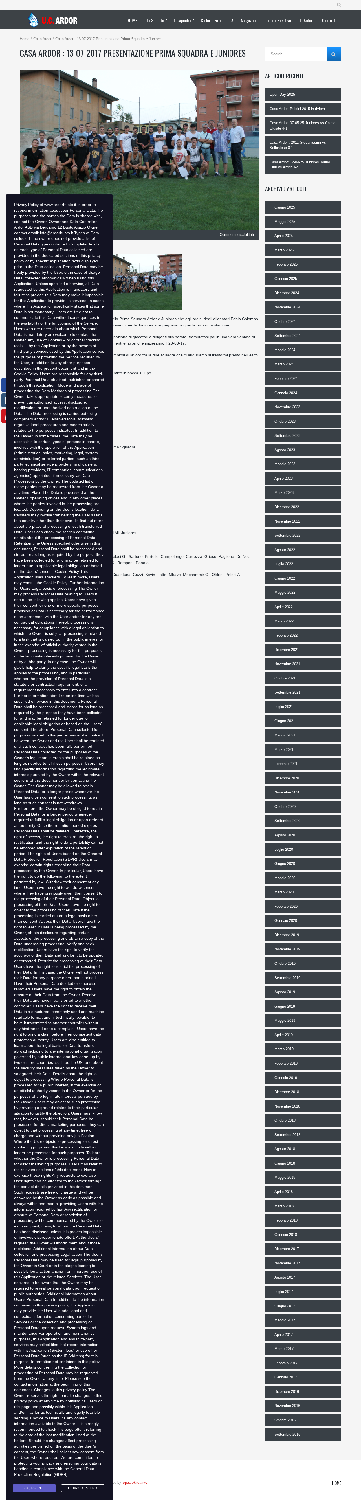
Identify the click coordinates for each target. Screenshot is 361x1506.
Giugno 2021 (284, 721)
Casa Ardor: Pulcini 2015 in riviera (297, 109)
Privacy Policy (83, 1488)
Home (24, 39)
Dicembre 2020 (286, 778)
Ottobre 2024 (285, 321)
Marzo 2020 (284, 892)
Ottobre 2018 (285, 1120)
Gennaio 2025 (285, 279)
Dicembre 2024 (286, 293)
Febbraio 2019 (286, 1063)
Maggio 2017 (284, 1320)
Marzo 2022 (284, 621)
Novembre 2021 (287, 664)
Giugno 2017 (284, 1306)
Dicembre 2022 (286, 507)
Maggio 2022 (284, 592)
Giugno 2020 (284, 863)
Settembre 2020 (287, 821)
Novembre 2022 (287, 521)
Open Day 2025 (282, 94)
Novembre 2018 (287, 1106)
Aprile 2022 (283, 607)
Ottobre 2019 (285, 963)
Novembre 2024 (287, 307)
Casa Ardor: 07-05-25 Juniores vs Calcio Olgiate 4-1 (302, 125)
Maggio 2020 (284, 878)
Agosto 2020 (284, 835)
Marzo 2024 (284, 364)
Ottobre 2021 (285, 678)
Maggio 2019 (284, 1020)
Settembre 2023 (287, 435)
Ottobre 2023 (285, 421)
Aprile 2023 (283, 478)
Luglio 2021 (283, 707)
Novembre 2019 (287, 949)
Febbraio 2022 (286, 635)
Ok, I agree (34, 1488)
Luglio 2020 (283, 849)
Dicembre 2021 (286, 650)
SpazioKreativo (134, 1482)
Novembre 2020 (287, 792)
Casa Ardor (42, 39)
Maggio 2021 (284, 735)
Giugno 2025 (284, 207)
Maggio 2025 (284, 222)
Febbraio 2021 (286, 764)
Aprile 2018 (283, 1192)
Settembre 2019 (287, 978)
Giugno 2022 (284, 578)
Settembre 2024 (287, 336)
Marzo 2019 (284, 1049)
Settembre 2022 (287, 535)
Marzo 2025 (284, 250)
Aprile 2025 (283, 236)
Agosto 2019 (284, 992)
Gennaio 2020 (285, 920)
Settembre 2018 (287, 1135)
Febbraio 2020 (286, 906)
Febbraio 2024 (286, 378)
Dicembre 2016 (286, 1391)
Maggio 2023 (284, 464)
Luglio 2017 (283, 1292)
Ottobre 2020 (285, 806)
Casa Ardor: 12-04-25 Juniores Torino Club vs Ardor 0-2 (300, 165)
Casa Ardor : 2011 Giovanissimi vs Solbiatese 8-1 (298, 145)
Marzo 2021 (284, 749)
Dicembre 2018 (286, 1092)
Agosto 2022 (284, 550)
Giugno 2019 (284, 1006)
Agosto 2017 (284, 1277)
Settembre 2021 (287, 692)
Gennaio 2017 (285, 1377)
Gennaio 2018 (285, 1235)
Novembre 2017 (287, 1263)
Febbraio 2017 (286, 1363)
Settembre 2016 (287, 1434)
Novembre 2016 (287, 1406)
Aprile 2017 (283, 1334)
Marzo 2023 (284, 492)
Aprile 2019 (283, 1035)
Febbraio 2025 (286, 264)
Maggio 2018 (284, 1177)
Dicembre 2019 (286, 935)
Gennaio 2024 (285, 393)
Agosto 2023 (284, 450)
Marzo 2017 (284, 1349)
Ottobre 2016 (285, 1420)
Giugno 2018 (284, 1163)
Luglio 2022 (283, 564)
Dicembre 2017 (286, 1249)
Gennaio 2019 (285, 1078)
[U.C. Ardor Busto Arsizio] (54, 19)
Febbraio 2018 (286, 1220)
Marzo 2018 (284, 1206)
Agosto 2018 (284, 1149)
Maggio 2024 (284, 350)
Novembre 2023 (287, 407)
